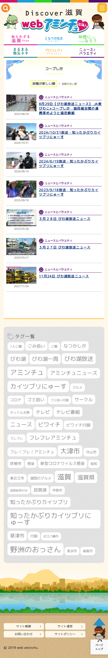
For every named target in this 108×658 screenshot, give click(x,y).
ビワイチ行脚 (78, 425)
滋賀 (64, 477)
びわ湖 (18, 359)
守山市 (91, 452)
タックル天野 (20, 412)
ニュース (21, 424)
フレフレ (16, 438)
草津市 (17, 535)
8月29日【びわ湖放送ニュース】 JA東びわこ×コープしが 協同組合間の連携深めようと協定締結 (70, 108)
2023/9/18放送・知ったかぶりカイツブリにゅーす (68, 192)
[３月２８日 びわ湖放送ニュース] (21, 217)
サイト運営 (65, 626)
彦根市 (15, 463)
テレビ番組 (68, 411)
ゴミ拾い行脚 (59, 400)
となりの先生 (54, 39)
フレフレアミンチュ (53, 437)
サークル (84, 399)
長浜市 (72, 551)
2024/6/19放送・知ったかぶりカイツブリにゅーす (68, 163)
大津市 (70, 451)
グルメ (77, 387)
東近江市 (17, 478)
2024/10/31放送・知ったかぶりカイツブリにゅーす (70, 134)
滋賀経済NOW (19, 490)
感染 (30, 463)
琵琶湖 (40, 490)
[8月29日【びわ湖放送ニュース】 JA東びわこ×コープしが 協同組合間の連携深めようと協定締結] (21, 103)
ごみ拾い (36, 346)
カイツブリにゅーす (38, 386)
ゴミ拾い (35, 399)
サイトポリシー (65, 634)
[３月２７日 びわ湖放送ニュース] (21, 246)
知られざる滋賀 (20, 39)
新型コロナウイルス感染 (62, 463)
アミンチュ (27, 372)
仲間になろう (87, 39)
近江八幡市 (51, 536)
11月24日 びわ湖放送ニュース (64, 276)
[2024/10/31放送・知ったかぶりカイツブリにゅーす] (21, 131)
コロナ (15, 399)
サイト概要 (23, 626)
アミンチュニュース (73, 373)
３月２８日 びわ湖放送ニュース (65, 218)
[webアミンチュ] (54, 21)
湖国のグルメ (40, 478)
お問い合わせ (24, 634)
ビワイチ (49, 424)
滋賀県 (86, 477)
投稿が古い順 (69, 84)
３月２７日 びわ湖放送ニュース (65, 247)
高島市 (88, 551)
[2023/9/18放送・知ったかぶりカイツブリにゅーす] (21, 189)
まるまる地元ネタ (20, 51)
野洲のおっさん (35, 549)
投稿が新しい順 (43, 83)
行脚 (33, 536)
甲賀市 (57, 490)
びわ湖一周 (45, 359)
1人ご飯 (16, 346)
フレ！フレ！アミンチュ (32, 452)
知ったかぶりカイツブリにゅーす (50, 519)
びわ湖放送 (78, 359)
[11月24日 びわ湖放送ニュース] (21, 275)
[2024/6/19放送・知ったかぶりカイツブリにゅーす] (21, 160)
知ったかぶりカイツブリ (39, 502)
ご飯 (54, 346)
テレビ (43, 411)
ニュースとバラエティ (87, 51)
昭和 (94, 463)
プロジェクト (54, 51)
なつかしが (75, 346)
